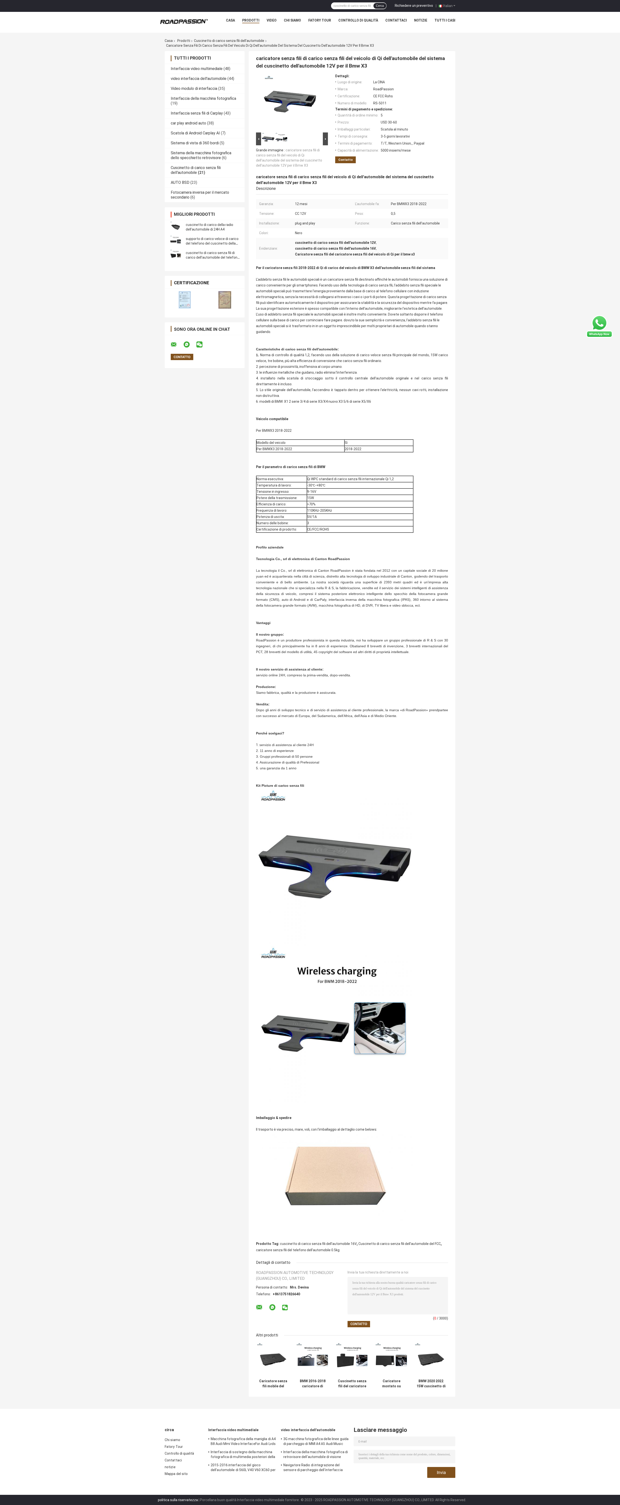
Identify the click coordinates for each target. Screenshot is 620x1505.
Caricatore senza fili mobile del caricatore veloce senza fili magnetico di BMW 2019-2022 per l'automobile (273, 1383)
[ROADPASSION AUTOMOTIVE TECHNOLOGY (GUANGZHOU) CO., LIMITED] (184, 21)
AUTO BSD (180, 182)
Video (272, 20)
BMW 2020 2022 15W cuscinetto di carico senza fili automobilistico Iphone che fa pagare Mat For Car (431, 1383)
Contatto (345, 160)
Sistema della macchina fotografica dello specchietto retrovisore (201, 155)
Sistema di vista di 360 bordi (195, 143)
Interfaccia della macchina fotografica (203, 98)
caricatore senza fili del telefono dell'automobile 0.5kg (298, 1250)
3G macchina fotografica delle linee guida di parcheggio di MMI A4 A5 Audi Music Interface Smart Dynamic (316, 1442)
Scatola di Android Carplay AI (195, 133)
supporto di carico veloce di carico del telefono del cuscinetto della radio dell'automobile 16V (212, 243)
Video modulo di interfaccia (194, 88)
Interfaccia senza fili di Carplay (197, 113)
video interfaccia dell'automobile (198, 78)
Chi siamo (292, 20)
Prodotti (250, 20)
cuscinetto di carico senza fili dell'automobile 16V (318, 1244)
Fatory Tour (319, 20)
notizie (420, 20)
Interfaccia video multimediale (197, 68)
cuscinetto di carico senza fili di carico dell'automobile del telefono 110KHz (212, 257)
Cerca (380, 6)
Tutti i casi (444, 20)
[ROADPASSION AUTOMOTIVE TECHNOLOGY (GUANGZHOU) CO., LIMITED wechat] (202, 344)
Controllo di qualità (358, 20)
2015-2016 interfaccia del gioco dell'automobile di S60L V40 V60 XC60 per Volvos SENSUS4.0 (243, 1468)
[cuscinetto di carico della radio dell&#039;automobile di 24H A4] (175, 227)
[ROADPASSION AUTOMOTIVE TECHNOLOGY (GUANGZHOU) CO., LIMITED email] (177, 344)
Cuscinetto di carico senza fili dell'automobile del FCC (399, 1244)
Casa (230, 20)
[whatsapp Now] (599, 326)
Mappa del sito (176, 1474)
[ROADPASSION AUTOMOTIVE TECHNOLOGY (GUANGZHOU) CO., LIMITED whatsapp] (190, 344)
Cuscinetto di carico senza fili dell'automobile (229, 41)
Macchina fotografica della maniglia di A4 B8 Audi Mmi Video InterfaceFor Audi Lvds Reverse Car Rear (243, 1442)
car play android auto (188, 123)
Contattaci (396, 20)
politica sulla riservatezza (178, 1500)
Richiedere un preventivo (414, 6)
